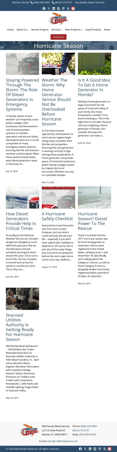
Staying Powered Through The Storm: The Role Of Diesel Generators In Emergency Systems (22, 95)
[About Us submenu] (28, 29)
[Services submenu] (61, 29)
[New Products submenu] (81, 29)
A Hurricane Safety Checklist (57, 216)
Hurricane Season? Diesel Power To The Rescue (92, 221)
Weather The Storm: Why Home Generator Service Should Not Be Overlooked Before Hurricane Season (56, 102)
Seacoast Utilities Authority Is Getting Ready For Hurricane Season (20, 327)
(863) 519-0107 (63, 2)
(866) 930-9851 (42, 2)
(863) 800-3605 (87, 434)
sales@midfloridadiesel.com (62, 441)
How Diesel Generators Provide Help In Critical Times (21, 221)
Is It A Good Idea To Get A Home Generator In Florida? (94, 87)
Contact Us (58, 37)
